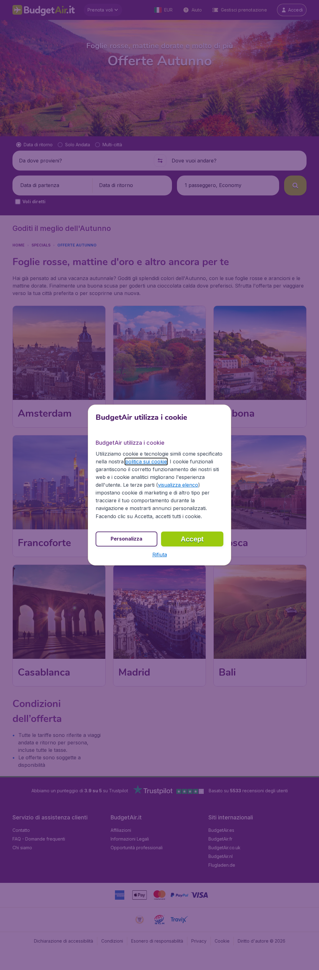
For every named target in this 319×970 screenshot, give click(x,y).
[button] (159, 554)
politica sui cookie (146, 461)
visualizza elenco (178, 485)
